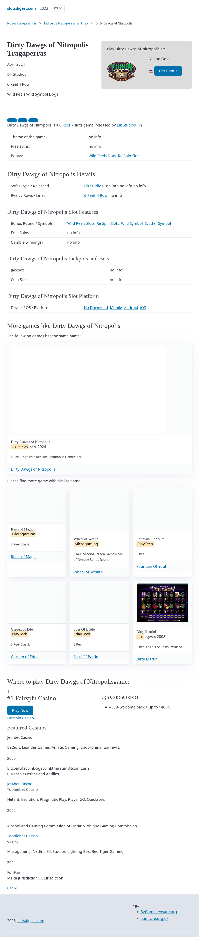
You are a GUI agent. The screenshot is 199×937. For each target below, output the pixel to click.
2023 (44, 8)
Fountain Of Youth (152, 566)
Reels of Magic (23, 556)
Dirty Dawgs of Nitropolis (33, 469)
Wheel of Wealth (88, 572)
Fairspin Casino (20, 718)
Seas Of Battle (86, 656)
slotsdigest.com (30, 920)
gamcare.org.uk (154, 918)
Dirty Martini (147, 659)
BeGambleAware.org (159, 911)
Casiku (13, 888)
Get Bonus (168, 70)
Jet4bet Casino (19, 783)
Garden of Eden (25, 656)
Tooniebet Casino (22, 835)
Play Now (20, 710)
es (56, 7)
